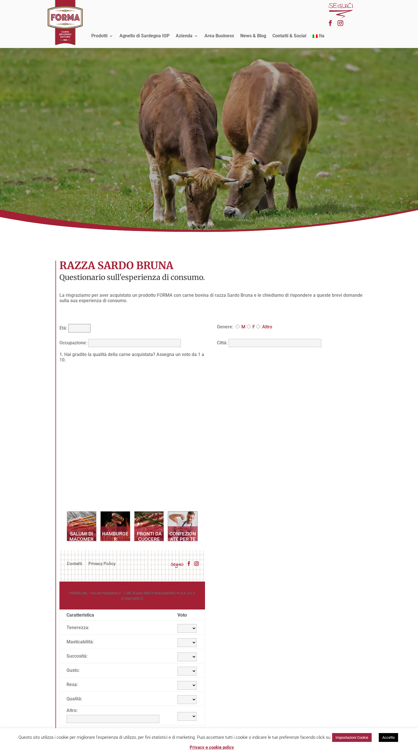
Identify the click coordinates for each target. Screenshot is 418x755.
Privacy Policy (101, 564)
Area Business (219, 35)
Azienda (184, 35)
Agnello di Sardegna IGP (144, 35)
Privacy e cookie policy (212, 747)
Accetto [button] (388, 737)
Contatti (74, 564)
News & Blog (253, 35)
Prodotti (99, 35)
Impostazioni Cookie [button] (352, 737)
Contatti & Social (289, 35)
